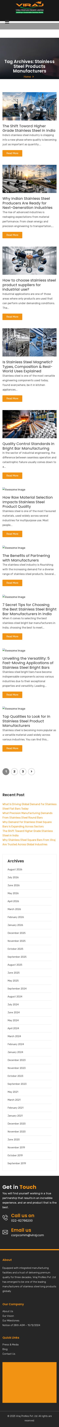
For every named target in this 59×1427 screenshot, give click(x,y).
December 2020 (17, 1123)
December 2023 (17, 1060)
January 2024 (15, 1052)
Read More (12, 153)
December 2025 (17, 933)
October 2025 (15, 948)
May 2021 (13, 1091)
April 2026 (13, 901)
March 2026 (14, 909)
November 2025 (17, 940)
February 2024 (16, 1044)
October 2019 (15, 1155)
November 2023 (17, 1068)
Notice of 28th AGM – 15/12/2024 (21, 1325)
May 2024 (13, 1020)
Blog (5, 1349)
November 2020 (17, 1131)
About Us (7, 1311)
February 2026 (16, 917)
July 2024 (13, 1004)
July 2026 (13, 877)
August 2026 (15, 869)
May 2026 (13, 893)
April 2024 (13, 1028)
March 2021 (14, 1099)
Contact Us (8, 1354)
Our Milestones (10, 1320)
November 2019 (16, 1147)
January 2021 (15, 1115)
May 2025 (13, 980)
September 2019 (17, 1163)
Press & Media (10, 1344)
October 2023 (15, 1076)
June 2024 (14, 1012)
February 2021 (15, 1107)
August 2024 (15, 996)
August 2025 (15, 964)
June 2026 (14, 885)
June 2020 (14, 1139)
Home (27, 76)
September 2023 (17, 1083)
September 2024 (17, 988)
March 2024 (14, 1036)
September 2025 (17, 956)
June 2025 (14, 972)
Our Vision (8, 1316)
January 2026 (15, 925)
